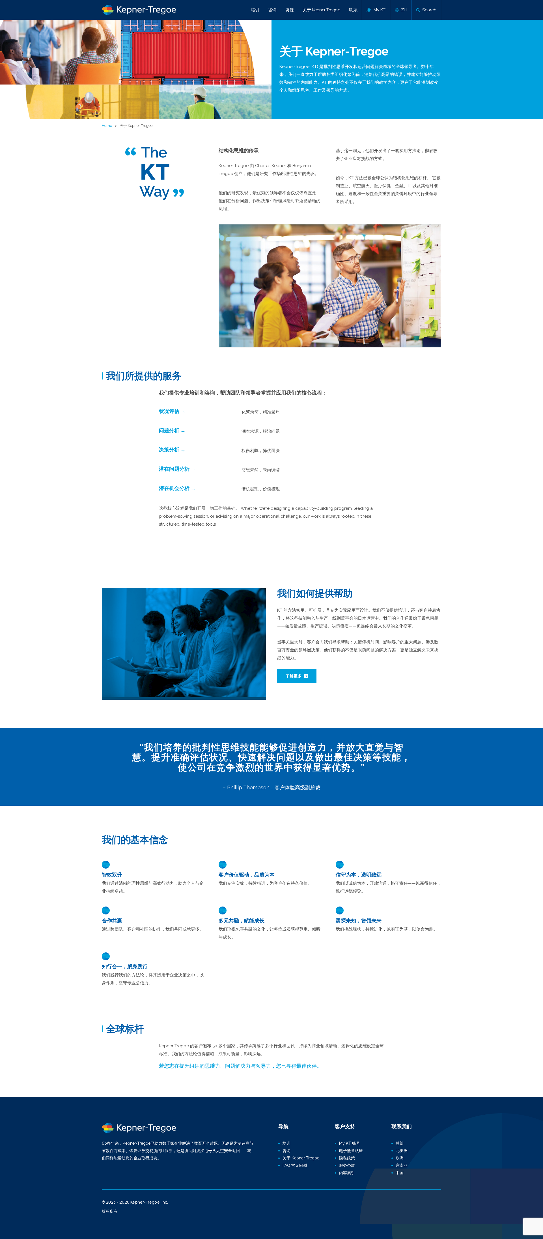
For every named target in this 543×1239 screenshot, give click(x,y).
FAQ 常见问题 (295, 1165)
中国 (400, 1172)
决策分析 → (172, 450)
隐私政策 (347, 1158)
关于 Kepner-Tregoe (321, 9)
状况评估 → (172, 411)
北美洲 (402, 1150)
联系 (353, 9)
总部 (400, 1143)
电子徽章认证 (351, 1150)
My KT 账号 (349, 1143)
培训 (255, 9)
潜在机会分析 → (177, 488)
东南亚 (402, 1165)
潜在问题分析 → (177, 469)
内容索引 (347, 1172)
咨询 (272, 9)
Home (107, 125)
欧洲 (400, 1158)
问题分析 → (172, 430)
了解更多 (293, 676)
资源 (289, 9)
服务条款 (347, 1165)
